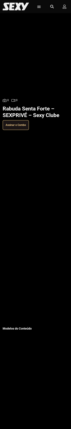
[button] (39, 6)
